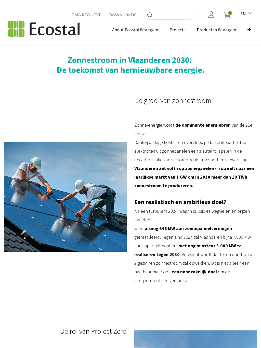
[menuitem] (135, 29)
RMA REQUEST (86, 14)
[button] (249, 29)
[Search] (149, 15)
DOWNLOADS (123, 14)
